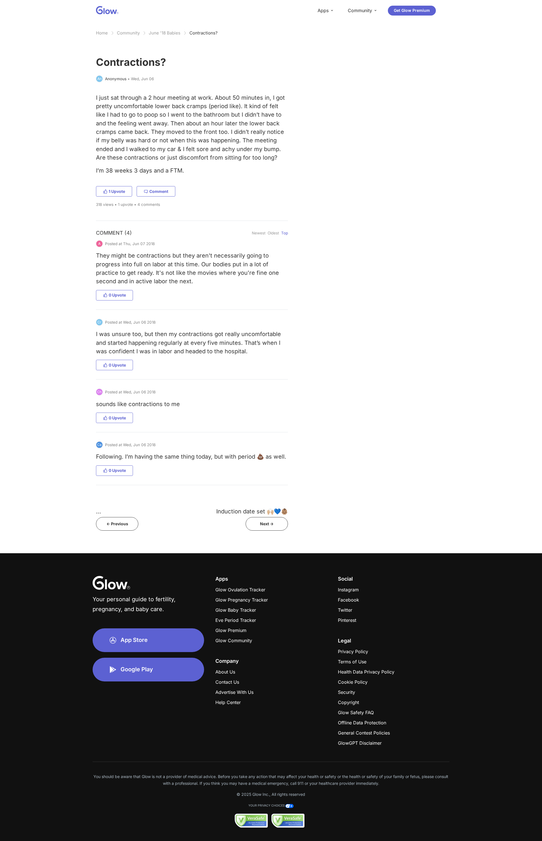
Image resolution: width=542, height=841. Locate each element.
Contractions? (203, 33)
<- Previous (117, 523)
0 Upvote (117, 295)
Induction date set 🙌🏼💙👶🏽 (252, 511)
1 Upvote (117, 191)
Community (128, 33)
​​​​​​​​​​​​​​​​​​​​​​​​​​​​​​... (98, 511)
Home (102, 33)
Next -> (267, 523)
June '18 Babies (164, 33)
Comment (158, 191)
